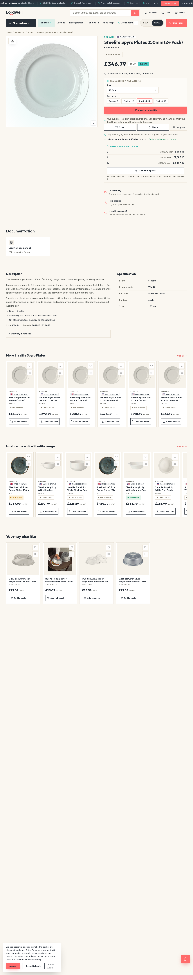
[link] (126, 37)
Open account (170, 3)
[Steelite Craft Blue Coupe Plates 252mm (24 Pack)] (107, 484)
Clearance (178, 23)
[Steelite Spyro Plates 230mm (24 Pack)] (112, 394)
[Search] (135, 13)
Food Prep (108, 22)
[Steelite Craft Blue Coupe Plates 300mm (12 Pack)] (19, 484)
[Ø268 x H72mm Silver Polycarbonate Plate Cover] (133, 573)
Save (121, 127)
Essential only (33, 966)
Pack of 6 (113, 101)
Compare (180, 127)
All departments (21, 23)
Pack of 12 (129, 101)
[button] (51, 81)
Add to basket (20, 421)
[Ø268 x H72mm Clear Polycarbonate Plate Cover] (96, 573)
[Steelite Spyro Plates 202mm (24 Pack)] (142, 394)
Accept (13, 966)
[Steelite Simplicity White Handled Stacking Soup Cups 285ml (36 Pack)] (49, 484)
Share (155, 127)
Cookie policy (50, 966)
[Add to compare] (29, 372)
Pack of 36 (160, 101)
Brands (45, 22)
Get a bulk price (147, 170)
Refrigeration (76, 22)
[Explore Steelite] (12, 41)
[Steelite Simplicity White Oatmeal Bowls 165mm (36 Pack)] (137, 484)
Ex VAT (146, 23)
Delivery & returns (21, 333)
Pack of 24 (144, 101)
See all (180, 356)
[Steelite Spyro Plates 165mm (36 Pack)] (173, 394)
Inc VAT (157, 23)
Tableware (93, 22)
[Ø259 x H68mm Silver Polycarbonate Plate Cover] (60, 573)
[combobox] (101, 13)
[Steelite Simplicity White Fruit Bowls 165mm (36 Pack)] (166, 484)
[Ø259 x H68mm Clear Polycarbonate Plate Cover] (23, 573)
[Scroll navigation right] (136, 23)
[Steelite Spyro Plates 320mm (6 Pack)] (20, 394)
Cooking (60, 22)
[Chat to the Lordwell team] (185, 959)
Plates (30, 32)
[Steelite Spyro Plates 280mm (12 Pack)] (81, 394)
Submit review (42, 683)
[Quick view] (29, 385)
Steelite (109, 37)
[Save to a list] (29, 366)
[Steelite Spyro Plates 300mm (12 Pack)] (51, 394)
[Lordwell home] (14, 13)
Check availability (147, 110)
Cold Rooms (127, 22)
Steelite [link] (13, 391)
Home (9, 32)
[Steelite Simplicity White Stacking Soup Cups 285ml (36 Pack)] (78, 484)
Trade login (187, 3)
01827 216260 (152, 3)
